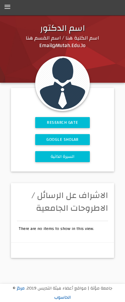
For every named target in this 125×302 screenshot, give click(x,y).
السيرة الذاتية (63, 157)
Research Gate (62, 123)
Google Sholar (62, 140)
